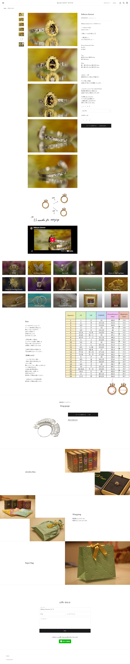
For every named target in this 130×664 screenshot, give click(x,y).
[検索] (123, 3)
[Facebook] (85, 106)
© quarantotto (9, 659)
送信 (65, 630)
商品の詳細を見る (73, 420)
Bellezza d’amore (11, 8)
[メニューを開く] (3, 3)
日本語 (114, 3)
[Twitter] (87, 106)
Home (5, 8)
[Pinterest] (89, 106)
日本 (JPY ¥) (106, 3)
